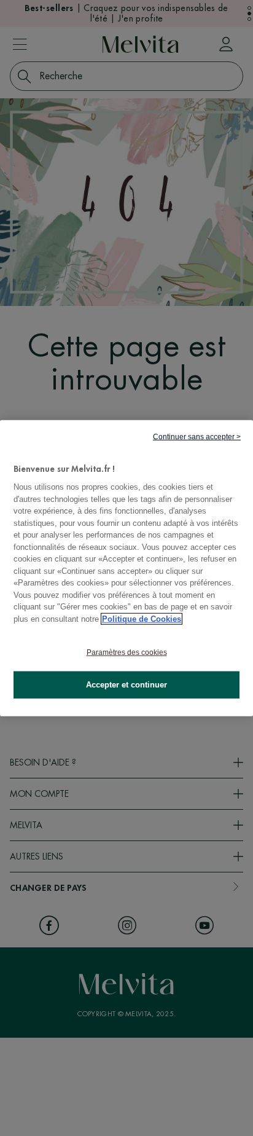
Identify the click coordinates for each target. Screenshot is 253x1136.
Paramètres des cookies (127, 652)
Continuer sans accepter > (197, 436)
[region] (126, 568)
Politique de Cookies (141, 618)
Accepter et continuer (126, 684)
